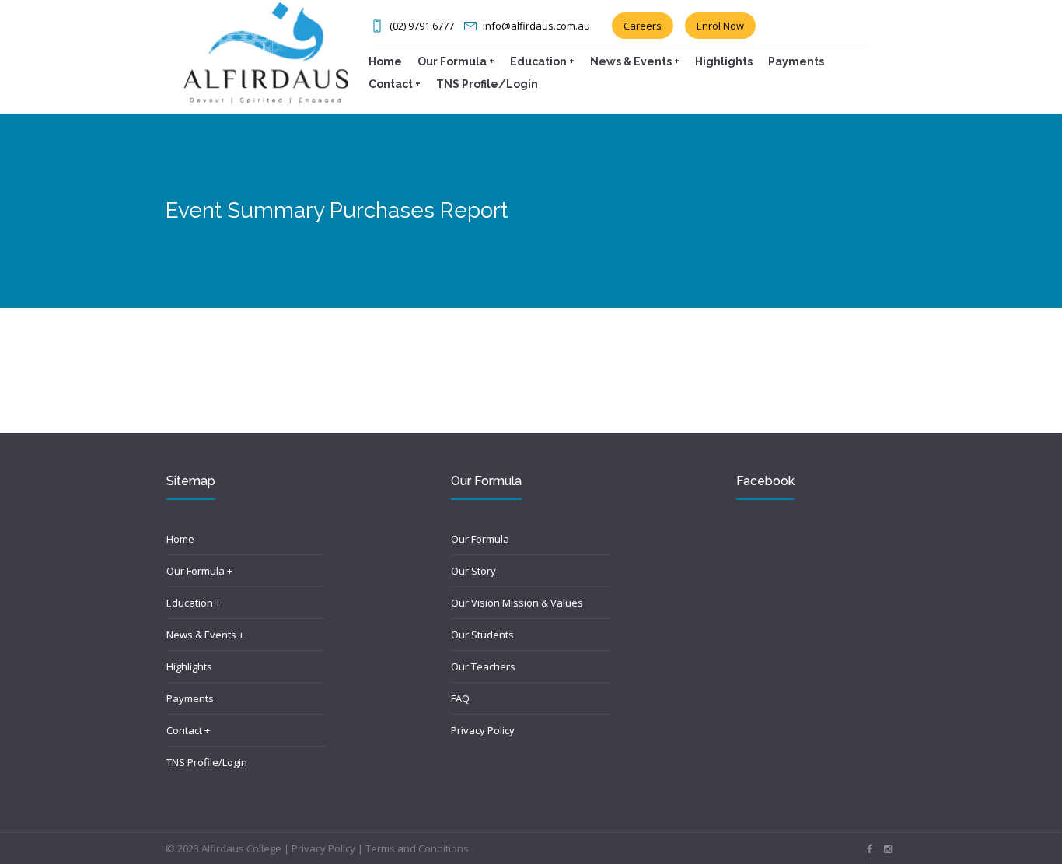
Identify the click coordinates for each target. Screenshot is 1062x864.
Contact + (188, 730)
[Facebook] (869, 849)
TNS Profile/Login (206, 762)
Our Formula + (199, 571)
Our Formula (480, 539)
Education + (193, 603)
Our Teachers (483, 666)
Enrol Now (720, 26)
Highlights (189, 666)
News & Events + (205, 635)
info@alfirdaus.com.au (536, 26)
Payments (190, 698)
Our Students (482, 635)
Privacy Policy (483, 730)
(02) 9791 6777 (422, 26)
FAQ (460, 698)
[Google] (888, 849)
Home (180, 539)
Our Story (473, 571)
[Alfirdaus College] (265, 51)
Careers (643, 26)
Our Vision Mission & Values (517, 603)
